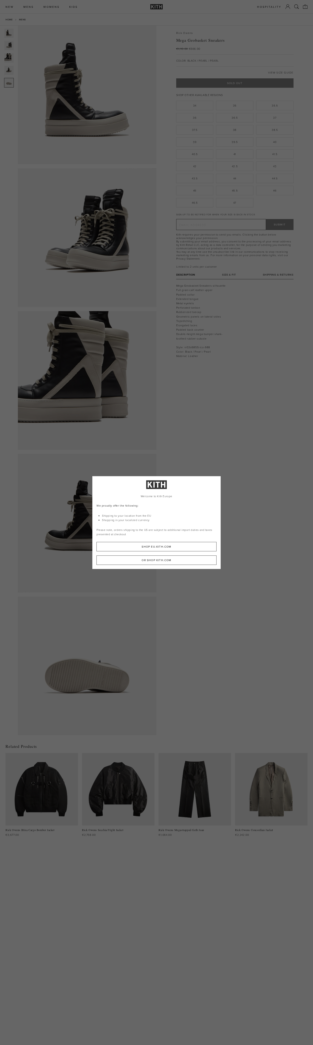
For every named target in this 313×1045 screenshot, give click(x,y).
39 (194, 142)
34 (194, 105)
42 (194, 166)
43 (274, 166)
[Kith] (156, 6)
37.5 (195, 130)
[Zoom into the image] (87, 95)
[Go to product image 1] (9, 33)
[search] (296, 6)
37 (274, 118)
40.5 (195, 154)
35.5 (275, 105)
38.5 (275, 130)
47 (234, 203)
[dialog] (156, 522)
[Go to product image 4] (9, 70)
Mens (22, 19)
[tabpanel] (235, 320)
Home (9, 19)
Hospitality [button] (269, 6)
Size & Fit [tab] (229, 274)
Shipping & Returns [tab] (278, 274)
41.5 (274, 154)
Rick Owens (184, 33)
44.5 (274, 178)
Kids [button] (73, 6)
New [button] (9, 6)
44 (234, 178)
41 (234, 154)
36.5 (235, 118)
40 (274, 142)
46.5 (195, 203)
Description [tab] (185, 274)
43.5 (195, 178)
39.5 (235, 142)
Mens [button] (28, 6)
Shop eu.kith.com (156, 547)
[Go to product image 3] (9, 58)
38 (234, 130)
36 (194, 118)
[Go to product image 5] (9, 83)
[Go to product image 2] (9, 45)
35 (234, 105)
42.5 (235, 166)
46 (274, 190)
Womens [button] (51, 6)
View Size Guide (281, 72)
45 (194, 190)
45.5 (235, 190)
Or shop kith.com (156, 560)
